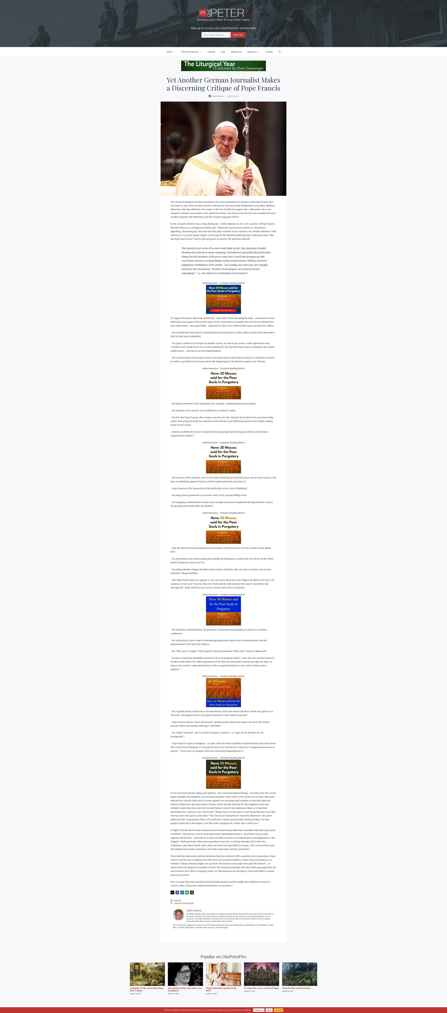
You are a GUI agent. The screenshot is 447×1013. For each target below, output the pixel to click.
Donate (269, 51)
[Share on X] (172, 892)
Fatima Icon (236, 51)
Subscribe (238, 34)
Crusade (211, 51)
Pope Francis (188, 903)
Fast (223, 51)
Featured (177, 900)
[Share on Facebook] (177, 892)
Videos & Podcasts (189, 51)
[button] (279, 51)
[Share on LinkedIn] (182, 892)
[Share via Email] (187, 892)
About (169, 51)
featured (178, 903)
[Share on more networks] (192, 892)
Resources (252, 51)
